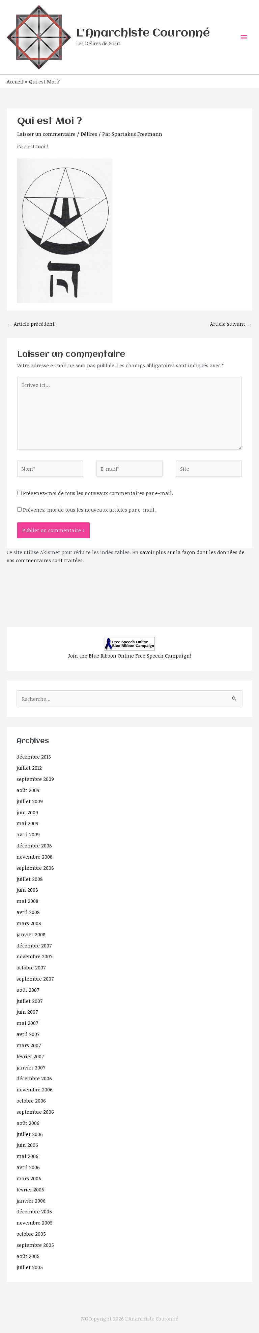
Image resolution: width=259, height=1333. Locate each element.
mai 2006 (27, 1156)
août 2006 (28, 1122)
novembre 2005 (35, 1222)
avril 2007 (28, 1034)
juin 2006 (27, 1144)
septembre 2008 (35, 867)
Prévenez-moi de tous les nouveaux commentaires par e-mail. (98, 493)
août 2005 (28, 1256)
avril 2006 (28, 1167)
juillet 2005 (30, 1267)
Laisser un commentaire (46, 133)
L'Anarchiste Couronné (143, 33)
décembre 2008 (34, 845)
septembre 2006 (35, 1111)
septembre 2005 (35, 1244)
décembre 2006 (34, 1078)
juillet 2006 (30, 1134)
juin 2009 (27, 812)
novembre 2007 (34, 956)
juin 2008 (27, 889)
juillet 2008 (30, 878)
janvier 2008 (31, 934)
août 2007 (28, 989)
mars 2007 (29, 1045)
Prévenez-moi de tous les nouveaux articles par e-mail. (89, 509)
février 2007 (30, 1056)
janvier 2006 (31, 1200)
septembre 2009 (35, 778)
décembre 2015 (34, 756)
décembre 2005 (34, 1211)
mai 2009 (27, 823)
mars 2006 (29, 1178)
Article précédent (31, 323)
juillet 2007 (29, 1000)
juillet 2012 (29, 767)
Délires (89, 133)
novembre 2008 (35, 856)
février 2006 (30, 1189)
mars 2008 (29, 923)
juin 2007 (27, 1011)
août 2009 (28, 790)
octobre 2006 (31, 1100)
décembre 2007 (34, 945)
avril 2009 (28, 834)
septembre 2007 (35, 978)
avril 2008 (28, 912)
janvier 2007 (31, 1067)
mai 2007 (27, 1022)
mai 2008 (27, 900)
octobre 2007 (31, 967)
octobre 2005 (31, 1233)
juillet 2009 (30, 801)
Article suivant (231, 323)
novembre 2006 (35, 1089)
